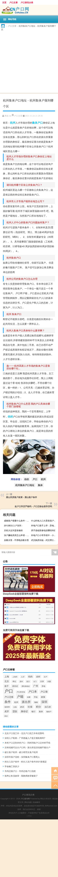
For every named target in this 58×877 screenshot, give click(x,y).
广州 (35, 686)
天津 (42, 681)
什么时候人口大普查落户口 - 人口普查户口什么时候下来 (44, 520)
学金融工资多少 (12, 766)
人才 (23, 676)
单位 (14, 681)
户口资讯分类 (27, 2)
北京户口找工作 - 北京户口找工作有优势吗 (24, 733)
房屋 (28, 697)
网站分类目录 (45, 798)
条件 (7, 701)
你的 (10, 416)
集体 (34, 122)
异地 (43, 686)
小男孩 (29, 816)
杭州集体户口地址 (24, 485)
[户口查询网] (29, 10)
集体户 (48, 711)
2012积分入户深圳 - (13, 525)
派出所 (26, 702)
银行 (33, 711)
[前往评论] (54, 778)
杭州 (12, 122)
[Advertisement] (29, 61)
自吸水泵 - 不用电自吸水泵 (16, 540)
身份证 (24, 711)
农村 (38, 676)
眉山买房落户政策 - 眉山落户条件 (21, 497)
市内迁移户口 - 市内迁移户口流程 (20, 770)
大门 (35, 681)
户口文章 (13, 2)
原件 (21, 681)
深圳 (44, 702)
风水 (6, 716)
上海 (6, 676)
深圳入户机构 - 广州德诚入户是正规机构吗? (25, 737)
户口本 (32, 691)
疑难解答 (36, 802)
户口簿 (44, 691)
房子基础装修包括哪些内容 (43, 530)
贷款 (14, 711)
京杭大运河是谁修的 (13, 530)
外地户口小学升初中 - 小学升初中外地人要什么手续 (44, 535)
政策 (43, 696)
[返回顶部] (54, 785)
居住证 (15, 686)
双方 (28, 681)
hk (10, 116)
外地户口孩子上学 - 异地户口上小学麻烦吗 (44, 525)
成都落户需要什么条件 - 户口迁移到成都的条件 (17, 520)
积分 (38, 706)
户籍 (20, 696)
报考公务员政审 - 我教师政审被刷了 (21, 775)
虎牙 (6, 711)
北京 (6, 681)
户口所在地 (21, 692)
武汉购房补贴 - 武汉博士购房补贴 (44, 540)
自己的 (48, 706)
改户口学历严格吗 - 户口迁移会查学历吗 (33, 506)
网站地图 (28, 802)
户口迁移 (8, 696)
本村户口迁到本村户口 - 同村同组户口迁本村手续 (27, 742)
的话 (22, 706)
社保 (30, 706)
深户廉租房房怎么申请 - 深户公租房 (17, 535)
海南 (36, 702)
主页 (4, 2)
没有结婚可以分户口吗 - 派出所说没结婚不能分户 (27, 747)
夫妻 (49, 681)
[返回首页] (54, 770)
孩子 (6, 685)
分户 (45, 676)
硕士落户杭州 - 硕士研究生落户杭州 (21, 752)
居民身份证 (26, 686)
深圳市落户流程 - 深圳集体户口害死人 (22, 756)
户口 (40, 122)
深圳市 (7, 707)
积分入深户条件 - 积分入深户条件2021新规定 (26, 761)
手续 (35, 697)
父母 (15, 707)
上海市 (14, 677)
